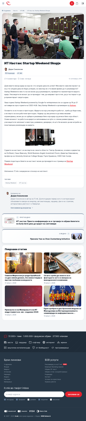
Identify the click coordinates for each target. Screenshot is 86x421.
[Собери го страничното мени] (3, 3)
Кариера (7, 374)
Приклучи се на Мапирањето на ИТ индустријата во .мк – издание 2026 (21, 311)
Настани (7, 379)
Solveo (73, 105)
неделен (44, 399)
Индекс (6, 377)
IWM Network (46, 416)
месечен (56, 399)
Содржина (7, 10)
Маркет (6, 369)
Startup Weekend (10, 183)
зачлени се (73, 394)
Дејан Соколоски (15, 69)
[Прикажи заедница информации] (82, 3)
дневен (33, 399)
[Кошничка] (77, 3)
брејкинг (22, 399)
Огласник (7, 372)
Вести (15, 10)
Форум (6, 367)
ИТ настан (22, 183)
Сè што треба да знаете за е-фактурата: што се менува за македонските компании (57, 277)
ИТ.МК (22, 10)
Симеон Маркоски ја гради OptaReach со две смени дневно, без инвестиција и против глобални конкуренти (23, 277)
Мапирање (8, 382)
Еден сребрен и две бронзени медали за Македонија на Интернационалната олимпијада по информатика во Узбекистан (62, 310)
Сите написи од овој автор (21, 208)
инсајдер (10, 399)
